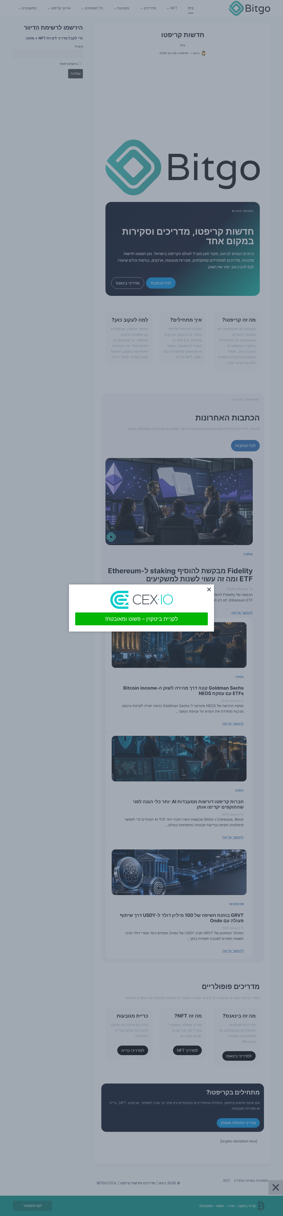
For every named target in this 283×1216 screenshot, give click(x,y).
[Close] (209, 589)
